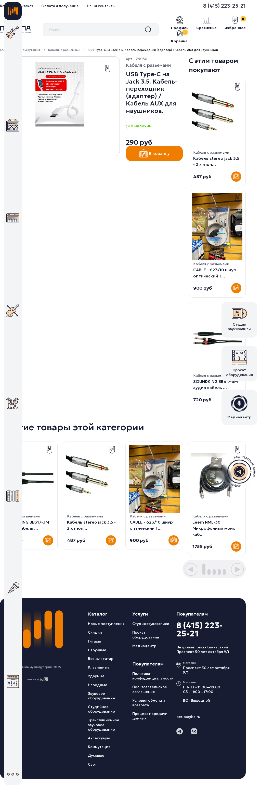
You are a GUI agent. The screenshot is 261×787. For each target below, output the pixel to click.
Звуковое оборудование (101, 695)
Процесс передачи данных (149, 716)
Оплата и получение (60, 6)
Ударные (96, 676)
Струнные (97, 650)
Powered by (33, 679)
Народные (97, 685)
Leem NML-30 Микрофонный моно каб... (214, 528)
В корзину (159, 153)
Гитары (94, 641)
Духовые (96, 755)
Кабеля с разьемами (64, 50)
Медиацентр (144, 646)
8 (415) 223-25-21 (199, 629)
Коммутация (30, 50)
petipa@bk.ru (188, 716)
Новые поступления (106, 623)
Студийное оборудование (101, 709)
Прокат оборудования (145, 634)
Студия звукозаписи (150, 623)
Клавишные (99, 667)
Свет (92, 764)
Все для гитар (100, 658)
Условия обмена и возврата (148, 702)
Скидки (95, 632)
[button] (191, 569)
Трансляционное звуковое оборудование (103, 724)
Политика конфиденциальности (153, 676)
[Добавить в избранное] (107, 68)
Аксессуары (99, 738)
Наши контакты (101, 6)
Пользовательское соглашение (149, 689)
